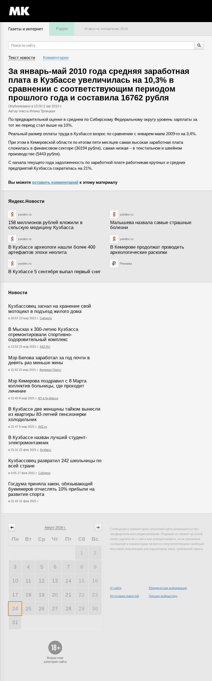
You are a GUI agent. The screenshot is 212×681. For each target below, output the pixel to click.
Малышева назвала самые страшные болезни (150, 225)
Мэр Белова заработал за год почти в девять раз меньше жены (49, 360)
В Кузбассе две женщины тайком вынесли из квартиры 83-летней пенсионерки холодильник (54, 414)
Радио (62, 28)
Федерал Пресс (50, 369)
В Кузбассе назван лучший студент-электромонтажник (47, 440)
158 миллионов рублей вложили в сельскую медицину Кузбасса (45, 225)
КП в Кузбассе (48, 398)
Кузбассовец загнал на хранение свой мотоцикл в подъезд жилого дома (49, 309)
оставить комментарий (55, 182)
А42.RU (45, 346)
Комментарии (55, 57)
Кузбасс (45, 449)
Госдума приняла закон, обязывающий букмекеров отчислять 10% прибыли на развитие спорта (51, 489)
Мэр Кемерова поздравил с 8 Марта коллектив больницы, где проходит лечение (47, 386)
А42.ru (42, 426)
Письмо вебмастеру (163, 596)
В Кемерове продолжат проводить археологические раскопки (147, 249)
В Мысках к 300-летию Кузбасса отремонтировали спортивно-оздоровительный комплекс (43, 334)
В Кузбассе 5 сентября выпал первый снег (54, 271)
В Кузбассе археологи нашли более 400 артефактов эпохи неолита (51, 249)
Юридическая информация (168, 588)
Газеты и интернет (25, 28)
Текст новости (21, 57)
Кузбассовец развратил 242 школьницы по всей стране (54, 463)
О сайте (115, 588)
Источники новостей (124, 596)
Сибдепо (46, 318)
